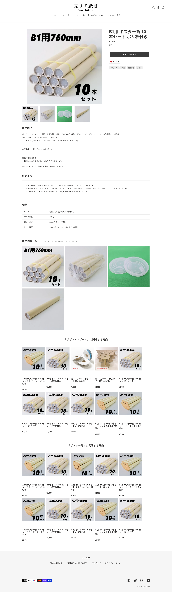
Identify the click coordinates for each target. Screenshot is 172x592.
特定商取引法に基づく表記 (76, 563)
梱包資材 (131, 68)
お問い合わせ (95, 563)
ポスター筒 (113, 68)
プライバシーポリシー (113, 563)
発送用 (139, 68)
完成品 (123, 68)
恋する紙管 (146, 587)
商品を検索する (56, 563)
